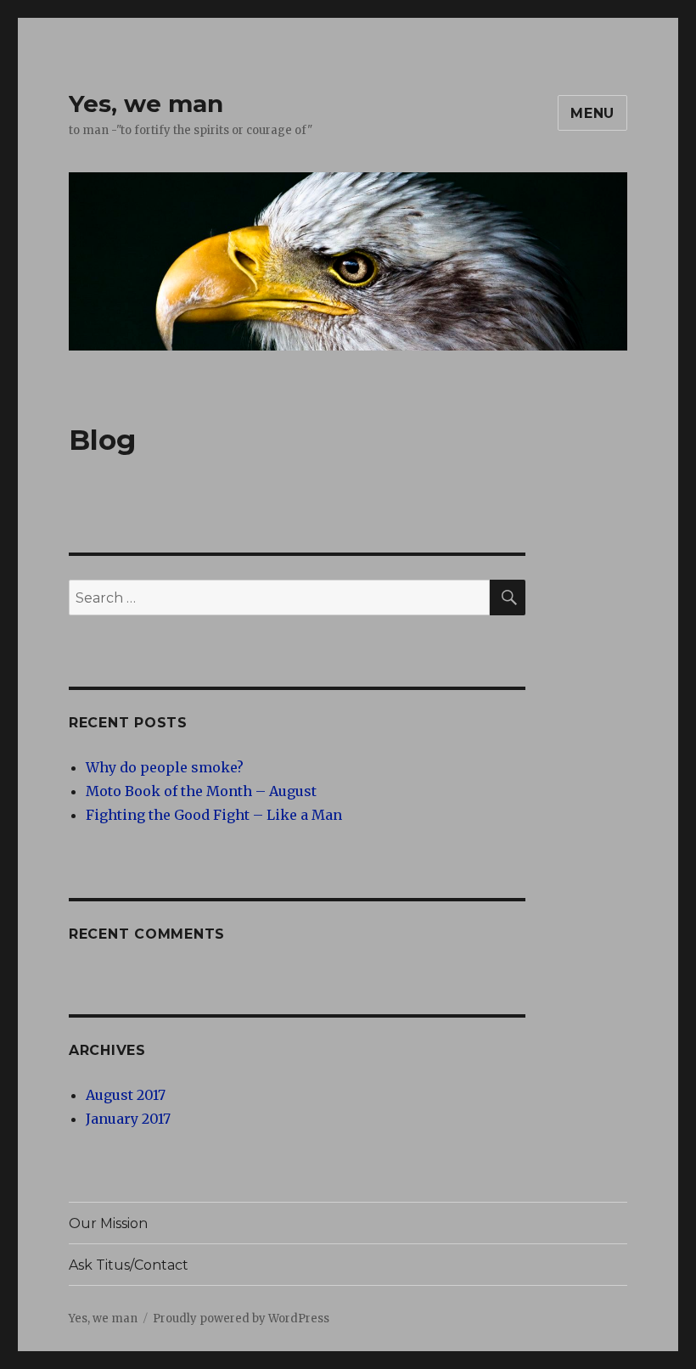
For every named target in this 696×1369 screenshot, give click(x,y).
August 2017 (126, 1094)
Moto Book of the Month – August (201, 791)
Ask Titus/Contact (128, 1265)
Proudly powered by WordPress (241, 1318)
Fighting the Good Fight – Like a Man (214, 814)
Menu (592, 113)
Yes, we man (146, 103)
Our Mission (108, 1223)
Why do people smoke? (165, 767)
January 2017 (128, 1118)
